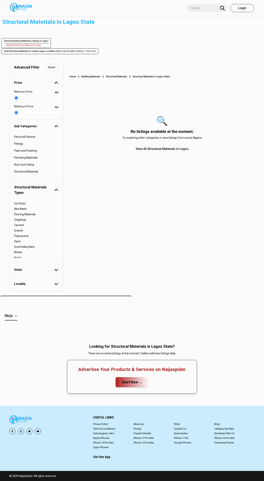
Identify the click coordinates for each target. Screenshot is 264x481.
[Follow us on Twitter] (29, 431)
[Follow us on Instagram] (21, 431)
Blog (217, 424)
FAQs (177, 424)
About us (139, 424)
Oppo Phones (100, 447)
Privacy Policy (100, 424)
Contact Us (180, 428)
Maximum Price (23, 106)
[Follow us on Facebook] (12, 431)
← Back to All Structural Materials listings (22, 45)
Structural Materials (116, 76)
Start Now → (132, 382)
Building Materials (90, 76)
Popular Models (142, 433)
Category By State (224, 428)
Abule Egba (69, 51)
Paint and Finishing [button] (25, 150)
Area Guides (181, 433)
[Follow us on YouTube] (38, 431)
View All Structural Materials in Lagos (162, 149)
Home (73, 76)
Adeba (80, 51)
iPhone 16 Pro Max (224, 438)
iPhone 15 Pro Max (103, 442)
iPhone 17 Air (181, 438)
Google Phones (182, 442)
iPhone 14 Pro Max (144, 442)
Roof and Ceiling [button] (24, 164)
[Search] (222, 8)
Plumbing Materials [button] (26, 157)
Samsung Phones (224, 442)
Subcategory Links (103, 433)
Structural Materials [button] (26, 171)
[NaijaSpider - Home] (20, 420)
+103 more (90, 51)
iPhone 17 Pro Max (144, 438)
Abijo (58, 51)
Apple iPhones (101, 438)
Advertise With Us (224, 433)
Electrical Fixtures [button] (24, 136)
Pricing (137, 428)
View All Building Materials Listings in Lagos (26, 41)
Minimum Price (23, 91)
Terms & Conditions (104, 428)
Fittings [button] (18, 143)
